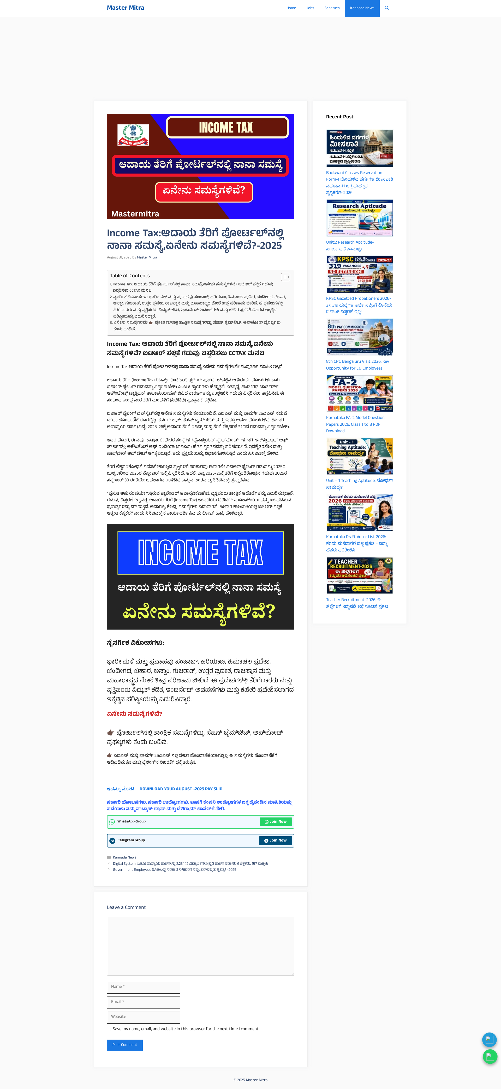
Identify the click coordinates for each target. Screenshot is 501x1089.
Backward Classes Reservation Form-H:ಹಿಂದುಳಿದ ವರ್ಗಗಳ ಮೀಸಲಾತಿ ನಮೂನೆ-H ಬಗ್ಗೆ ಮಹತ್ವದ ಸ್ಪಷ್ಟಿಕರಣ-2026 (359, 183)
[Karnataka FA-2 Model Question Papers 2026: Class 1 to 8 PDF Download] (359, 394)
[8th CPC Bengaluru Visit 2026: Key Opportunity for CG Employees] (359, 338)
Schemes (332, 8)
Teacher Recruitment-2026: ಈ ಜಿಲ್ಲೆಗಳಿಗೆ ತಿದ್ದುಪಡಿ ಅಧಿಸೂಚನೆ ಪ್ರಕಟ (357, 604)
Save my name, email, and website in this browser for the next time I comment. (186, 1029)
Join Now (278, 822)
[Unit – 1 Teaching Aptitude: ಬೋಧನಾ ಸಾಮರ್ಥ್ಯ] (359, 457)
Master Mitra (125, 8)
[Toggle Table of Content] (283, 277)
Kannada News (362, 8)
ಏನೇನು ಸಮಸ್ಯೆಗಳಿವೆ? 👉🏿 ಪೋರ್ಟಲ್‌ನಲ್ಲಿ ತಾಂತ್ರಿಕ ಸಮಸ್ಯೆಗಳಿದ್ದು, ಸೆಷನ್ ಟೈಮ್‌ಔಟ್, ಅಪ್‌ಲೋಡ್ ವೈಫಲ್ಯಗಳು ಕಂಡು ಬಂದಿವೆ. (197, 326)
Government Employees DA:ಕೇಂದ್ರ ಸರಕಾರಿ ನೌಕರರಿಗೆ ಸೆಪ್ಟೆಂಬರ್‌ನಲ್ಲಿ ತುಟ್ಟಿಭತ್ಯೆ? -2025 (174, 870)
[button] (387, 8)
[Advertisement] (250, 56)
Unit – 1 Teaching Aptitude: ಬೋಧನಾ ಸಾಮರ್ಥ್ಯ (359, 484)
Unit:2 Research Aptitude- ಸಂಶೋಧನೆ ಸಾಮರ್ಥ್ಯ (350, 246)
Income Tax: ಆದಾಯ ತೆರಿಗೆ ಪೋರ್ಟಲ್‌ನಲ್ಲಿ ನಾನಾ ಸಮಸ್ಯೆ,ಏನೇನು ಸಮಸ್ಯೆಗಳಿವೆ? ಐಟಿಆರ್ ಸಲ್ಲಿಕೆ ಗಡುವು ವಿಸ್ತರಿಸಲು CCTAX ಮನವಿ (193, 287)
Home (291, 8)
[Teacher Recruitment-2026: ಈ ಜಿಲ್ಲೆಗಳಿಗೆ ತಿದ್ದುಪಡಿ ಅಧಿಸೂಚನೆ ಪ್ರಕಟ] (359, 576)
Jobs (310, 8)
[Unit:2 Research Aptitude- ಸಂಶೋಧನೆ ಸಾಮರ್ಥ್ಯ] (359, 219)
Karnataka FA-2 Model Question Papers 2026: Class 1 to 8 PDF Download (355, 424)
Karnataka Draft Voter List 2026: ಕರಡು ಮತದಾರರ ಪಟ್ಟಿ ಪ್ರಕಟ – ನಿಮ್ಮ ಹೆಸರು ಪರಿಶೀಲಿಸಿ (356, 544)
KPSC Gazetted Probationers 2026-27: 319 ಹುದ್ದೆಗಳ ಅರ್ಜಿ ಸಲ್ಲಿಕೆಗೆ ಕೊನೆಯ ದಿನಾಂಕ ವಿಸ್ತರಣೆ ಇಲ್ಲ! (359, 305)
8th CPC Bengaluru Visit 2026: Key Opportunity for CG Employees (357, 365)
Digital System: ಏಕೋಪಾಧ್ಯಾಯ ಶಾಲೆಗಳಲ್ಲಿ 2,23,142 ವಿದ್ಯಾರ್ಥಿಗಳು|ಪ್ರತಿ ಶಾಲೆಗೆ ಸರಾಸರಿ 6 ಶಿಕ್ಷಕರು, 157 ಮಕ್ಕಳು (190, 864)
